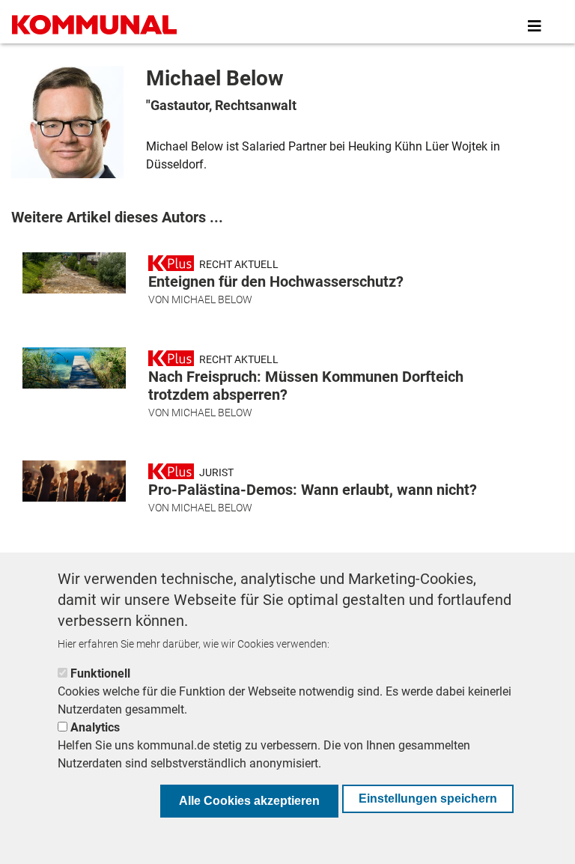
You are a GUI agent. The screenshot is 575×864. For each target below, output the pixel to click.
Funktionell (100, 673)
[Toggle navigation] (534, 26)
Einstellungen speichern (428, 798)
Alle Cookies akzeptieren (249, 800)
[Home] (97, 26)
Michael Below (211, 299)
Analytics (95, 727)
